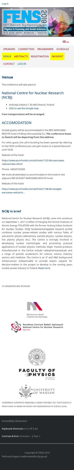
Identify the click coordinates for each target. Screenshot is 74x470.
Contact (9, 63)
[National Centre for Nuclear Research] (37, 327)
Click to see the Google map (24, 108)
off (30, 428)
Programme (45, 49)
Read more (44, 268)
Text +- (37, 436)
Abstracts (21, 56)
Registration (40, 56)
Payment (57, 56)
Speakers (9, 49)
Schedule (62, 49)
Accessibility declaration (14, 421)
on (25, 428)
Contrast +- (25, 436)
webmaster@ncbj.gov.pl (34, 456)
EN (64, 42)
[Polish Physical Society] (37, 357)
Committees (26, 49)
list (36, 428)
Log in (5, 3)
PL (67, 42)
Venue (7, 56)
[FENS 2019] (37, 22)
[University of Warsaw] (37, 389)
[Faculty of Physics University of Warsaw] (37, 374)
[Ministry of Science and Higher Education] (37, 310)
